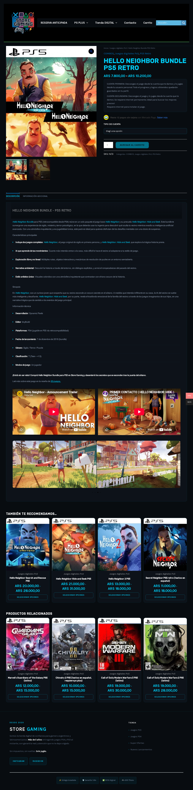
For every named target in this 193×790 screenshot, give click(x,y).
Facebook (38, 761)
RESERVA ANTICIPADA (54, 22)
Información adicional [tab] (35, 196)
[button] (86, 22)
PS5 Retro (145, 53)
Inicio (106, 48)
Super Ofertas (137, 743)
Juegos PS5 (135, 730)
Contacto (130, 22)
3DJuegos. (56, 381)
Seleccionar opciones (28, 597)
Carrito (147, 22)
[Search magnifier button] (183, 22)
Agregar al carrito (132, 145)
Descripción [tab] (13, 196)
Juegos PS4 (135, 736)
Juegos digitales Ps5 (118, 48)
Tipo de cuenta (112, 124)
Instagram (19, 761)
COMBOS (109, 53)
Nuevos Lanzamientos (141, 749)
